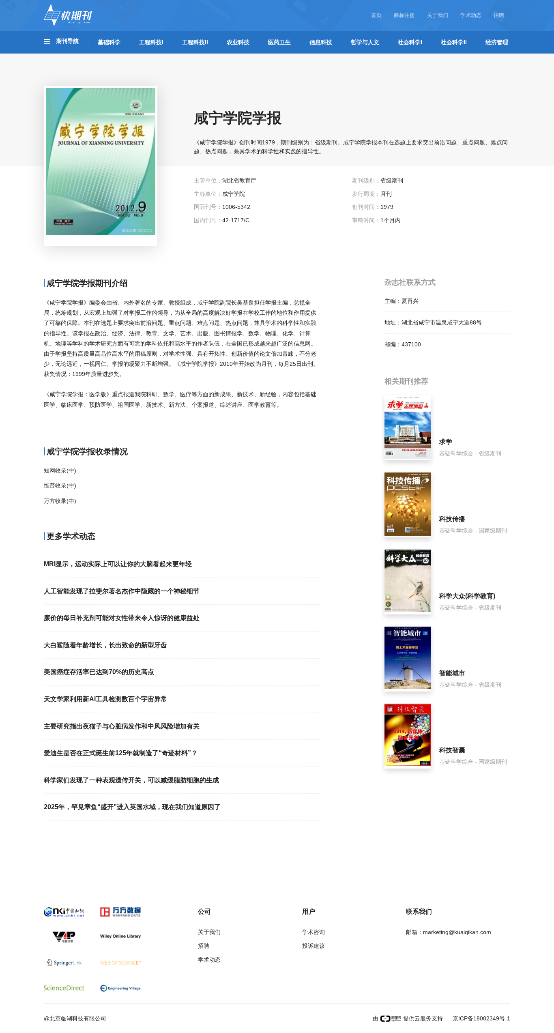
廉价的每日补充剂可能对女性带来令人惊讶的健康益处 (122, 617)
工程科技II (195, 42)
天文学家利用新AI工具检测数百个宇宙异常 (105, 699)
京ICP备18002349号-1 (480, 1018)
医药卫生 (279, 42)
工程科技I (151, 42)
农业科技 (238, 42)
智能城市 (452, 673)
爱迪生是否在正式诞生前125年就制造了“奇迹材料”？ (121, 753)
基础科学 (109, 42)
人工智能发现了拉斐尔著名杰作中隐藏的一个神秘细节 (122, 591)
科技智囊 (452, 750)
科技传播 (452, 518)
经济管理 (496, 42)
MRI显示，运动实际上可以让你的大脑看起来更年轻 (118, 564)
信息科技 (320, 42)
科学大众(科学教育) (467, 596)
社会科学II (454, 42)
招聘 (499, 15)
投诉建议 (313, 946)
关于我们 (437, 15)
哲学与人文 (365, 42)
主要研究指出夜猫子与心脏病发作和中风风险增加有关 (122, 726)
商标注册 (404, 15)
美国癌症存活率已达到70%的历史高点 (99, 671)
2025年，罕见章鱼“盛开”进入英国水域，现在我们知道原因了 (132, 806)
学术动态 (470, 15)
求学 (445, 441)
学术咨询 (313, 932)
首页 (376, 15)
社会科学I (410, 42)
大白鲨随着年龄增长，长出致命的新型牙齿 (105, 645)
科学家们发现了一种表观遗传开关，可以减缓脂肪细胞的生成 (131, 780)
